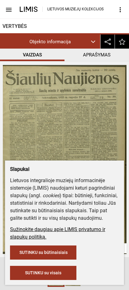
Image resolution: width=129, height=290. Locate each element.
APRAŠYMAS (97, 55)
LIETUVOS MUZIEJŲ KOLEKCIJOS (75, 9)
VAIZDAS (32, 55)
